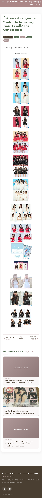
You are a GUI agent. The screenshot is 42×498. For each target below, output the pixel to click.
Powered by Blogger (9, 494)
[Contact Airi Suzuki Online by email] (10, 489)
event (23, 37)
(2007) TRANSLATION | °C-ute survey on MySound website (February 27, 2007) (19, 381)
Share (21, 339)
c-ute (16, 37)
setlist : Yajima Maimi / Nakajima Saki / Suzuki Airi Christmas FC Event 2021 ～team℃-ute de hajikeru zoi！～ (19, 444)
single (6, 40)
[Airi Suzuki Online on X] (4, 489)
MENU (34, 5)
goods (29, 37)
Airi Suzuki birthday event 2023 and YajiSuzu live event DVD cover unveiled (19, 412)
